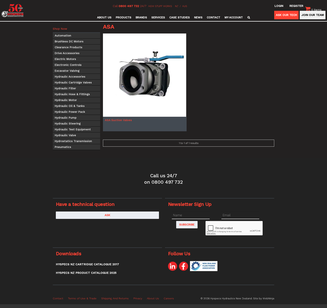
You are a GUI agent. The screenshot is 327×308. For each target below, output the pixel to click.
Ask (107, 215)
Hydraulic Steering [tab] (68, 123)
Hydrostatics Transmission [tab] (73, 141)
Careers (169, 298)
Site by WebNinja (263, 298)
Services (158, 17)
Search (248, 17)
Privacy (137, 298)
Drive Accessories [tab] (67, 53)
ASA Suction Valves (118, 120)
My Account (234, 17)
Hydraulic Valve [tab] (65, 135)
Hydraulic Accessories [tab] (70, 76)
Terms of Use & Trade (82, 298)
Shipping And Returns (115, 298)
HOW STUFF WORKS (160, 6)
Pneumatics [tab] (63, 147)
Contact (213, 17)
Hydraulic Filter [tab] (65, 88)
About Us (104, 17)
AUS (184, 6)
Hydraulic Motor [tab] (66, 100)
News (198, 17)
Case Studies (179, 17)
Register (296, 6)
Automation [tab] (63, 35)
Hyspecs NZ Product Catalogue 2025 (86, 273)
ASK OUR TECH (286, 15)
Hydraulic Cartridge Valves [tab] (73, 82)
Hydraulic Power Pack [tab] (70, 112)
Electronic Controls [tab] (68, 65)
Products (123, 17)
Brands (141, 17)
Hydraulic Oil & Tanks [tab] (70, 106)
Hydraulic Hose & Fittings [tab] (72, 94)
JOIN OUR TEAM (312, 15)
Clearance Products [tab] (68, 47)
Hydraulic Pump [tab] (65, 117)
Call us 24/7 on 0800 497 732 (163, 179)
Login (279, 6)
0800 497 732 (129, 6)
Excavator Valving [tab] (67, 70)
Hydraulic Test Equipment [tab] (73, 129)
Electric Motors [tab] (65, 59)
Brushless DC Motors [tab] (69, 41)
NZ (176, 6)
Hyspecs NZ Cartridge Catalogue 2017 (87, 264)
